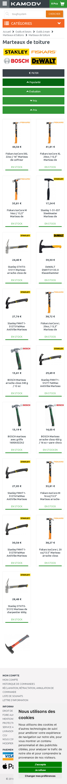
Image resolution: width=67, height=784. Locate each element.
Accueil (7, 31)
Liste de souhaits (13, 696)
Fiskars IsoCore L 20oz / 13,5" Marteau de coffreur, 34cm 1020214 (50, 329)
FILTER (34, 73)
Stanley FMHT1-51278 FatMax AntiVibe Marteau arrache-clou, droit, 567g (17, 555)
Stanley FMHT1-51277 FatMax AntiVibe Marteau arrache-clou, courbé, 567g (50, 386)
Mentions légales (13, 719)
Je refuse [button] (40, 770)
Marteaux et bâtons (13, 35)
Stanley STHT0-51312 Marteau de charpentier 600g (17, 609)
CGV (5, 735)
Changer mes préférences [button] (40, 775)
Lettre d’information (15, 700)
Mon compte (10, 679)
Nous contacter (12, 739)
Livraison (8, 731)
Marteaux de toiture (39, 35)
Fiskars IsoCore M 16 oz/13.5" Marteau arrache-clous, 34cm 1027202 (50, 499)
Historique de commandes (19, 684)
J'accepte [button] (40, 764)
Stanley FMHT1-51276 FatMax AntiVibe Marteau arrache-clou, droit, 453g (17, 499)
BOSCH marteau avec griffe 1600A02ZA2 (17, 439)
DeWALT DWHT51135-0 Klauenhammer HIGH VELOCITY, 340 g (50, 273)
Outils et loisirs (23, 31)
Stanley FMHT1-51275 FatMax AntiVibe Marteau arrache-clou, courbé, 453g (17, 329)
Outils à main (43, 31)
